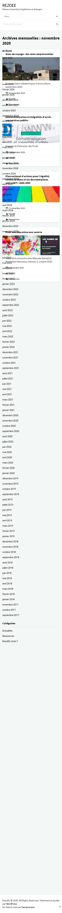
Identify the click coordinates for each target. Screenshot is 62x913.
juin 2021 (6, 384)
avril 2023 (7, 268)
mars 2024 (7, 210)
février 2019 (8, 531)
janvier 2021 (8, 410)
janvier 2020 (8, 473)
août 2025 (7, 121)
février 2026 (8, 89)
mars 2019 (7, 526)
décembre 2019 (10, 478)
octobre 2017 (9, 610)
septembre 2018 (10, 557)
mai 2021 (7, 389)
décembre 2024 (10, 163)
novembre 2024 (10, 168)
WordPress (11, 904)
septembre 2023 (10, 242)
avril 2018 (7, 583)
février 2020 (8, 468)
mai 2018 (7, 578)
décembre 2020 (10, 415)
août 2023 (7, 247)
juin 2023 (6, 257)
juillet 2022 (7, 315)
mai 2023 (7, 263)
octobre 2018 (9, 552)
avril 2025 (7, 142)
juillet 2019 (7, 504)
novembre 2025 (10, 105)
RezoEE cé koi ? (10, 641)
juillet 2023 (7, 252)
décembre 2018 (10, 541)
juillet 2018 (7, 568)
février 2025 (8, 152)
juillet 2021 (7, 378)
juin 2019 (6, 510)
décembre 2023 (10, 226)
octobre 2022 (9, 299)
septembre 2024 (10, 179)
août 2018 (7, 562)
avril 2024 (7, 205)
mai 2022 (7, 326)
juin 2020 (6, 447)
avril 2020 (7, 457)
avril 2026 (7, 79)
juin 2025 (6, 131)
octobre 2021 (9, 363)
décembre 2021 (10, 352)
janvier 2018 (8, 599)
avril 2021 (7, 394)
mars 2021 (7, 399)
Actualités (7, 630)
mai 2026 (7, 73)
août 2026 (7, 58)
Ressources (8, 636)
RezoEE (9, 5)
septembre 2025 (10, 116)
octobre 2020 (9, 426)
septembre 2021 (10, 368)
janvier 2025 (8, 158)
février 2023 (8, 278)
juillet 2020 (7, 441)
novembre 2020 (10, 420)
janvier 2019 (8, 536)
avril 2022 (7, 331)
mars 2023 (7, 273)
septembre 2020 (10, 431)
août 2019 (7, 499)
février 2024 (8, 215)
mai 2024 (7, 200)
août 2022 (7, 310)
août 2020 (7, 436)
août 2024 (7, 184)
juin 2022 (6, 321)
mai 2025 (7, 137)
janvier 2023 (8, 284)
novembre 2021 (10, 357)
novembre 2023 (10, 231)
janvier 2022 (8, 347)
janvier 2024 (8, 221)
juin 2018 (6, 573)
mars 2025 (7, 147)
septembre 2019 (10, 494)
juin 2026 (6, 68)
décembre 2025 (10, 100)
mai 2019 (7, 515)
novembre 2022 (10, 294)
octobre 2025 (9, 110)
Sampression (28, 907)
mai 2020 (7, 452)
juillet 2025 (7, 126)
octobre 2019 (9, 489)
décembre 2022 (10, 289)
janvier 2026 (8, 94)
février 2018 (8, 594)
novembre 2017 (10, 604)
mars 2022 (7, 336)
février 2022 (8, 342)
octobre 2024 (9, 173)
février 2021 (8, 405)
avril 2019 (7, 520)
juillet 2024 (7, 189)
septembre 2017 (10, 615)
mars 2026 (7, 84)
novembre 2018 (10, 547)
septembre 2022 (10, 305)
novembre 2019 (10, 483)
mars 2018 (7, 589)
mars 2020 (7, 462)
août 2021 (7, 373)
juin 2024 (6, 194)
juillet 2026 (7, 63)
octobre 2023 (9, 236)
